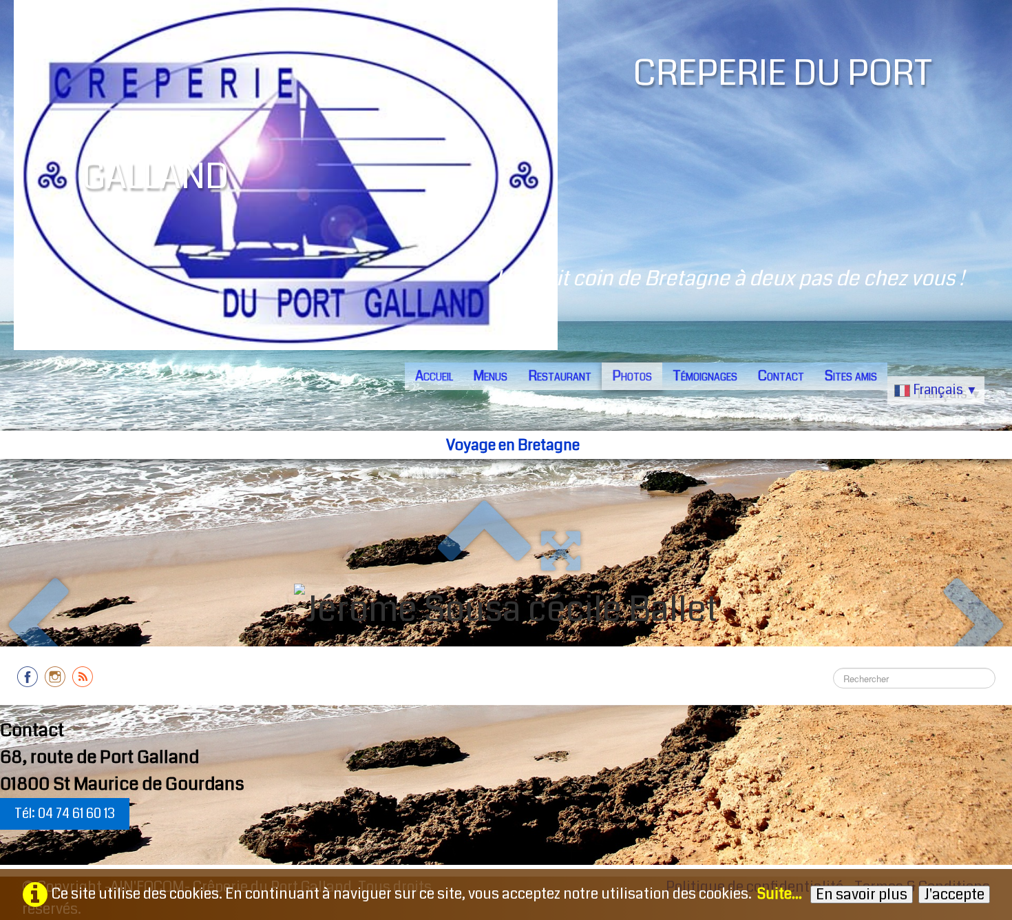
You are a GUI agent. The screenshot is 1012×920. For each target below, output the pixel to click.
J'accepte (954, 894)
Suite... (779, 893)
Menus (490, 376)
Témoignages (705, 376)
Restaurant (559, 376)
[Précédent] (37, 627)
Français (945, 390)
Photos (632, 376)
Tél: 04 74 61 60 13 (64, 813)
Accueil (434, 376)
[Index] (484, 550)
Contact (781, 376)
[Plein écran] (560, 550)
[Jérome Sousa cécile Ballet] (506, 609)
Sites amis (851, 376)
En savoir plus (861, 894)
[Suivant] (975, 627)
